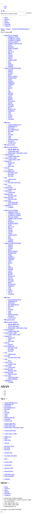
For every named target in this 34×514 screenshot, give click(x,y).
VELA (10, 117)
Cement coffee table (13, 156)
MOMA (10, 98)
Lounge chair (12, 143)
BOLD (10, 53)
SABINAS (11, 111)
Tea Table (7, 181)
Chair (9, 136)
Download (7, 24)
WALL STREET (13, 76)
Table (9, 138)
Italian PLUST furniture (11, 35)
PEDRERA (11, 83)
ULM (9, 114)
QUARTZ (11, 106)
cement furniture (9, 154)
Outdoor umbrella (13, 139)
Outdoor (6, 22)
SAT (9, 61)
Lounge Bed (8, 190)
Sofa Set (6, 167)
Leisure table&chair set (14, 124)
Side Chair (11, 166)
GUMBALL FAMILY (14, 40)
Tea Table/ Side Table (14, 182)
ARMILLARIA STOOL (15, 43)
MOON (10, 99)
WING (10, 79)
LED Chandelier (12, 204)
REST (10, 107)
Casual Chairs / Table (10, 158)
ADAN (10, 102)
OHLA (10, 58)
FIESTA (10, 93)
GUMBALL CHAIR (14, 38)
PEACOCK (11, 101)
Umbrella (10, 207)
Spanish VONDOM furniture (20, 29)
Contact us (7, 26)
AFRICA (10, 81)
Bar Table (11, 131)
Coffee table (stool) (13, 151)
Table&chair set (12, 126)
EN (5, 8)
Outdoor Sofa (12, 179)
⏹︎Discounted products (10, 147)
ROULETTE (12, 109)
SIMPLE (10, 66)
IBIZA (10, 75)
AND (9, 86)
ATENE (10, 56)
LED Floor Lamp (13, 202)
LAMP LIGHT (12, 60)
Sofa (9, 133)
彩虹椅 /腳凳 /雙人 (14, 149)
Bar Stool (10, 176)
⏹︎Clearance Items (9, 144)
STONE (10, 70)
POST (10, 63)
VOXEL (10, 73)
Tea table (10, 134)
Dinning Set (7, 161)
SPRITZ (10, 71)
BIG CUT (11, 52)
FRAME (10, 94)
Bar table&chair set (13, 129)
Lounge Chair (8, 187)
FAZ (9, 91)
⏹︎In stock (7, 122)
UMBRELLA (8, 205)
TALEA (10, 55)
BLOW (10, 88)
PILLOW (11, 104)
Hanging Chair (8, 194)
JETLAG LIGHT (13, 42)
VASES (10, 116)
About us (7, 19)
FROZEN (11, 47)
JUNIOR (10, 65)
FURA (10, 45)
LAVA (10, 96)
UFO (9, 112)
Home (6, 17)
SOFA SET (11, 128)
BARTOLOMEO (13, 48)
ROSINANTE (12, 78)
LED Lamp (7, 200)
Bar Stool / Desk (12, 172)
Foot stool (11, 141)
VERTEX (11, 84)
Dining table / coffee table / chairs (17, 153)
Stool (5, 184)
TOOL (10, 50)
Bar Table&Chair (9, 171)
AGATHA (11, 119)
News (6, 21)
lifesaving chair (8, 197)
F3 (9, 89)
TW (5, 6)
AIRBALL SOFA (13, 37)
